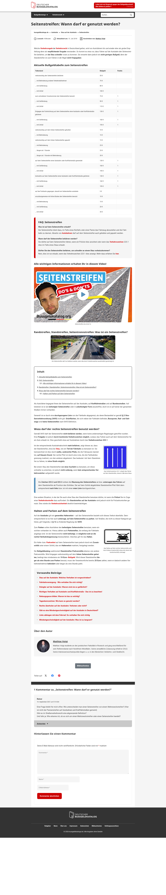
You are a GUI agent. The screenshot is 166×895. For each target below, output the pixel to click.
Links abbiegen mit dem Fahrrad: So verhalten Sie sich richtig (64, 615)
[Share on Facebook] (52, 676)
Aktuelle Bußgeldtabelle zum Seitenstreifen (55, 377)
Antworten (41, 724)
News (56, 826)
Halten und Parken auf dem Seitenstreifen (59, 394)
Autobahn (54, 32)
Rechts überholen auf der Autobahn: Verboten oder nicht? (63, 606)
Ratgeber (47, 826)
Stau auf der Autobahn (69, 32)
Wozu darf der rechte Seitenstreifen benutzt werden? (59, 391)
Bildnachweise (97, 826)
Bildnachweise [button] (83, 666)
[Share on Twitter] (46, 676)
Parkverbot (50, 542)
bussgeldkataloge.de (41, 32)
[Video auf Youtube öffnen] (83, 294)
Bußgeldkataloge (40, 15)
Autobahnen (67, 233)
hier (117, 254)
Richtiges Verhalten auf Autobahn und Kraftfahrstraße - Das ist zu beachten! (70, 592)
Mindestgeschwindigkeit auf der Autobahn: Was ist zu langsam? (65, 620)
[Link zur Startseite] (44, 5)
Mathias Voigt (100, 39)
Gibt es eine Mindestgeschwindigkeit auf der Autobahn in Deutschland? (68, 610)
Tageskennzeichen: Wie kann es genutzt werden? (59, 601)
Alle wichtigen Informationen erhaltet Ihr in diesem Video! (65, 383)
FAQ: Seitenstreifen (46, 380)
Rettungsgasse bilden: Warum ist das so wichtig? (59, 596)
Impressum (73, 826)
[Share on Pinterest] (59, 676)
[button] (114, 5)
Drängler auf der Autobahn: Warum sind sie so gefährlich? (63, 587)
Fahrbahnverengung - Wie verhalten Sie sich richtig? (60, 582)
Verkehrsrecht (57, 15)
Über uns (63, 826)
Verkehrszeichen (117, 242)
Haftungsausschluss (112, 826)
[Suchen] (131, 15)
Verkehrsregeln (46, 48)
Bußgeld (71, 557)
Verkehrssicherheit (59, 503)
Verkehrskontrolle (45, 500)
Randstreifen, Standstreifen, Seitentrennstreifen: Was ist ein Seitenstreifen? (67, 387)
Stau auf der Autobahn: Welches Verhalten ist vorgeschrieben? (65, 578)
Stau (58, 449)
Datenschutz (84, 826)
